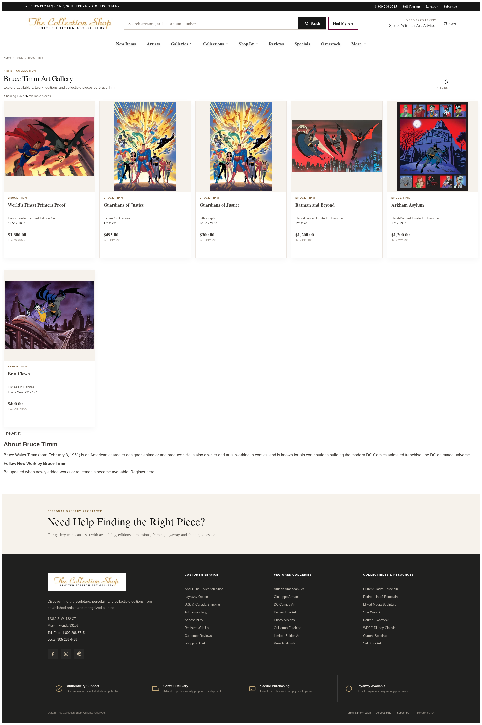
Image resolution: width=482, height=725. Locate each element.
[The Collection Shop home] (70, 23)
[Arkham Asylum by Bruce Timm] (432, 146)
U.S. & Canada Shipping (202, 604)
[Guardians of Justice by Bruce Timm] (145, 146)
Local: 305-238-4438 (62, 639)
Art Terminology (196, 612)
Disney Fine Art (285, 612)
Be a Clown (19, 373)
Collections (213, 44)
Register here (142, 472)
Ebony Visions (284, 620)
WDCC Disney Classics (380, 628)
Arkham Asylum (407, 205)
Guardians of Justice (124, 205)
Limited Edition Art (287, 636)
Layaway (432, 6)
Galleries (179, 44)
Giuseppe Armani (286, 597)
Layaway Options (197, 597)
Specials (302, 44)
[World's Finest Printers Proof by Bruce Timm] (49, 146)
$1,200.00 (304, 234)
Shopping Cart (195, 643)
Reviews (276, 44)
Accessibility (194, 620)
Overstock (330, 44)
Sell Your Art (411, 6)
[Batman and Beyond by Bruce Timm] (336, 146)
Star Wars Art (373, 612)
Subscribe (450, 6)
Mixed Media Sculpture (379, 604)
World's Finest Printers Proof (36, 205)
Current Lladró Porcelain (380, 589)
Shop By (246, 44)
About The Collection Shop (204, 589)
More (356, 44)
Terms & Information (358, 712)
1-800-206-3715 (386, 6)
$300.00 (207, 234)
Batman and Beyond (315, 205)
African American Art (289, 589)
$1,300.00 (17, 234)
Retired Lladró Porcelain (380, 597)
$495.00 (111, 234)
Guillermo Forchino (287, 628)
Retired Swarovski (376, 620)
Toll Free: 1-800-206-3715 (66, 633)
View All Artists (285, 643)
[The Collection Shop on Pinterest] (79, 654)
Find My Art (343, 23)
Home (7, 57)
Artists (153, 44)
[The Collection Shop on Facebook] (53, 654)
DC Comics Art (284, 604)
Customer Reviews (198, 636)
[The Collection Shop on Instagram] (66, 654)
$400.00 (15, 403)
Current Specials (375, 636)
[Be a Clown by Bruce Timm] (49, 315)
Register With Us (197, 628)
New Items (126, 44)
